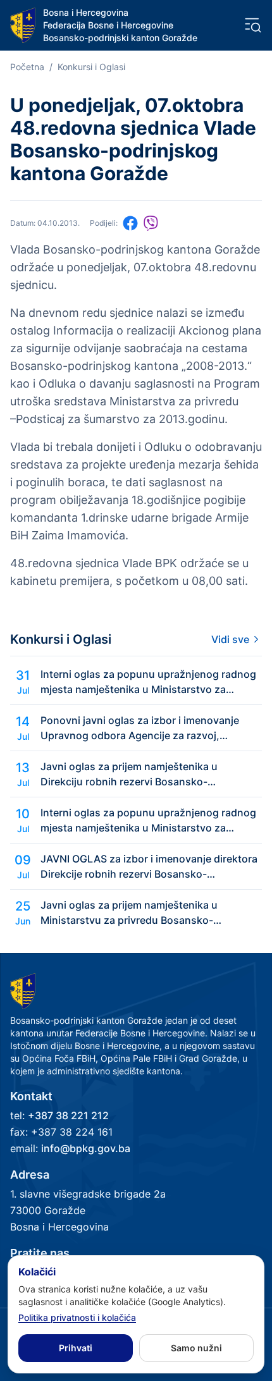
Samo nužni (196, 1347)
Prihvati (75, 1347)
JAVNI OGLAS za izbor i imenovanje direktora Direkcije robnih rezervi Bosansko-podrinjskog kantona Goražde (148, 866)
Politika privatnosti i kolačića (77, 1317)
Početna (27, 66)
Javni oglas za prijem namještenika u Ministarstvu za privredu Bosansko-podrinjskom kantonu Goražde (129, 913)
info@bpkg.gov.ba (85, 1148)
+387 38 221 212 (68, 1115)
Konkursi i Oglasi (91, 66)
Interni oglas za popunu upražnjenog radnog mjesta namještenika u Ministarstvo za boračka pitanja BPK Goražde (148, 682)
